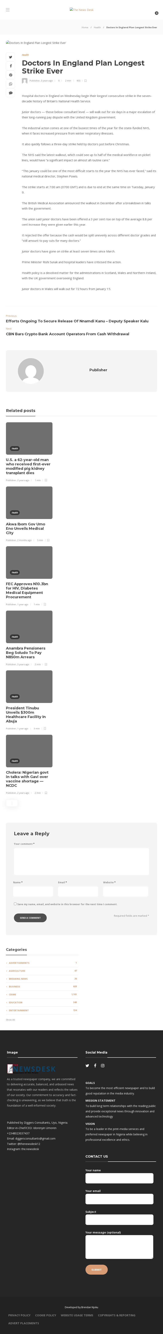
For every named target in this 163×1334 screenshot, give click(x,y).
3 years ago (47, 80)
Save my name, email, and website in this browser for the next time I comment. (67, 904)
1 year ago (22, 604)
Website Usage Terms (77, 1315)
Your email (93, 1191)
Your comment (24, 844)
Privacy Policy (19, 1315)
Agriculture (43, 970)
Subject (90, 1212)
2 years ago (23, 480)
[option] (29, 453)
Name (18, 882)
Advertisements (43, 962)
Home (85, 27)
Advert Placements (23, 1323)
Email (62, 882)
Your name (93, 1170)
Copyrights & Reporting (116, 1315)
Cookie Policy (45, 1315)
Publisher (35, 80)
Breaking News (43, 978)
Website (109, 882)
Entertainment (43, 1010)
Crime (43, 994)
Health (97, 27)
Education (43, 1002)
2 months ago (24, 540)
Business (43, 986)
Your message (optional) (103, 1232)
